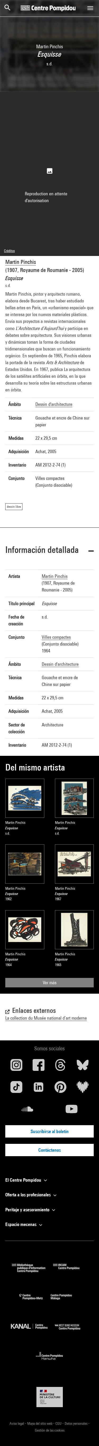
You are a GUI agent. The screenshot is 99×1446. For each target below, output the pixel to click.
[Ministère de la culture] (49, 1397)
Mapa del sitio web (40, 1423)
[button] (49, 550)
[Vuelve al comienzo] (86, 1434)
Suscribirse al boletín (50, 1131)
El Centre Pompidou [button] (23, 1180)
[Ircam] (70, 1271)
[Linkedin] (38, 1089)
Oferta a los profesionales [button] (28, 1194)
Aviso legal (17, 1423)
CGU (58, 1423)
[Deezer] (83, 1089)
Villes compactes (56, 637)
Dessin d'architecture (53, 404)
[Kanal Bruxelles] (33, 1331)
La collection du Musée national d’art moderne (46, 1018)
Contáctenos (49, 1150)
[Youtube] (72, 1111)
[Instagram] (16, 1067)
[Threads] (61, 1067)
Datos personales (76, 1423)
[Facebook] (38, 1067)
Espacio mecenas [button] (21, 1224)
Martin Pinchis (20, 262)
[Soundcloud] (27, 1111)
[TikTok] (16, 1089)
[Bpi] (32, 1271)
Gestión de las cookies (49, 1430)
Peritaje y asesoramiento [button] (27, 1209)
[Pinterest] (61, 1089)
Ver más (49, 982)
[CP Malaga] (65, 1301)
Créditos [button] (9, 251)
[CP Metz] (35, 1301)
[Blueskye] (83, 1067)
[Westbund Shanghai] (71, 1331)
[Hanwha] (49, 1361)
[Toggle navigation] (90, 8)
